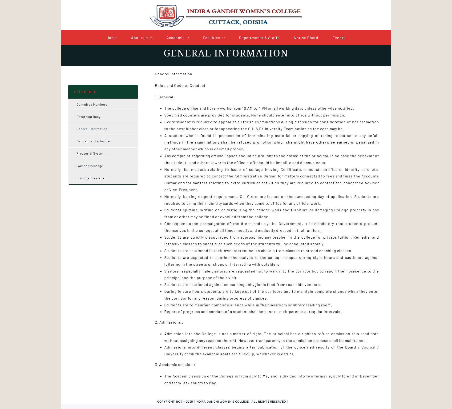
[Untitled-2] (226, 5)
